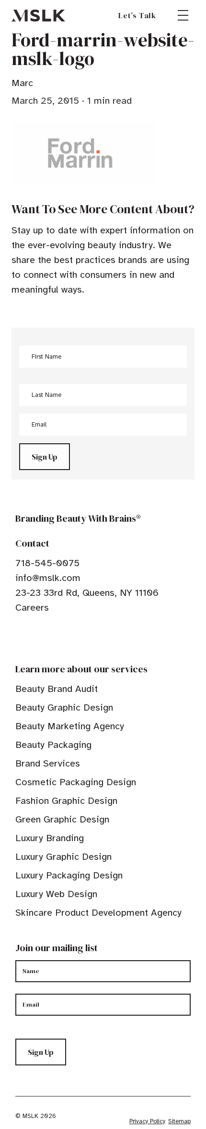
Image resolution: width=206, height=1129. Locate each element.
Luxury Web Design (56, 894)
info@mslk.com (47, 578)
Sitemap (179, 1121)
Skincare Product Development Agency (98, 913)
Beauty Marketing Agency (69, 726)
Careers (32, 608)
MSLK (38, 15)
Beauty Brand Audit (56, 689)
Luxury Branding (49, 838)
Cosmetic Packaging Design (75, 782)
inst (64, 637)
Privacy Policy (147, 1121)
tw (34, 637)
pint (49, 637)
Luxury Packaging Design (69, 875)
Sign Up (44, 456)
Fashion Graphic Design (66, 801)
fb (19, 637)
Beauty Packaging (53, 745)
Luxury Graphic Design (63, 857)
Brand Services (47, 763)
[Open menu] (183, 15)
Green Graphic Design (62, 819)
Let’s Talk (137, 15)
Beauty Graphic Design (64, 707)
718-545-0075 (47, 563)
